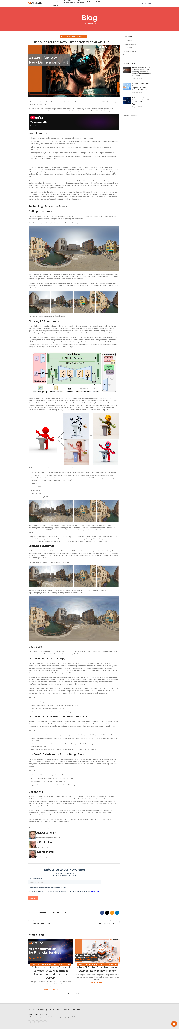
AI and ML (42, 913)
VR (66, 913)
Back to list (74, 922)
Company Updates (37, 964)
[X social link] (107, 913)
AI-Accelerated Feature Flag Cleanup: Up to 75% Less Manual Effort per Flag (140, 101)
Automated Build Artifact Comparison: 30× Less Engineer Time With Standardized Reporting (141, 87)
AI (31, 913)
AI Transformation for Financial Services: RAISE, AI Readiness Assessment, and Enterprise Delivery (51, 972)
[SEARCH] (136, 3)
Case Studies (127, 41)
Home (84, 24)
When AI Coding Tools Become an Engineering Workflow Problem (98, 969)
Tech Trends (92, 24)
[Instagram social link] (37, 1021)
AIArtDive (55, 913)
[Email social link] (112, 913)
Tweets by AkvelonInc (130, 115)
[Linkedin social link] (117, 913)
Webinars (126, 55)
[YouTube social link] (41, 1021)
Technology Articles (78, 36)
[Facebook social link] (102, 913)
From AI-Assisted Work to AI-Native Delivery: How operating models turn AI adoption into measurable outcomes (141, 72)
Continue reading (51, 989)
